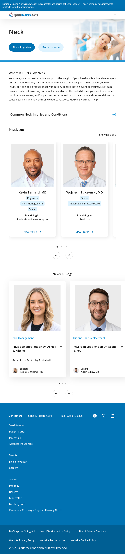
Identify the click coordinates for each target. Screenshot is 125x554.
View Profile (30, 232)
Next (69, 255)
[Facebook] (94, 415)
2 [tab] (61, 246)
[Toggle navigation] (115, 15)
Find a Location (51, 47)
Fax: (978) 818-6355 (72, 415)
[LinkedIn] (112, 415)
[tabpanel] (32, 189)
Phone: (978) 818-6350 (39, 415)
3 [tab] (66, 246)
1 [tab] (57, 246)
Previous (56, 255)
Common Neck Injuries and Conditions (39, 114)
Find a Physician (22, 47)
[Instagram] (103, 415)
